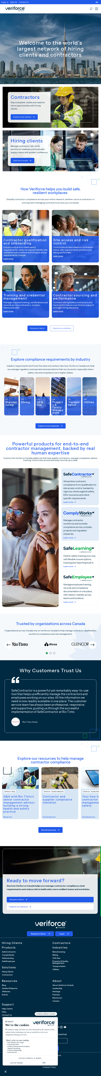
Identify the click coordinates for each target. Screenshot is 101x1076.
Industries (60, 947)
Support (8, 1004)
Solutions (9, 967)
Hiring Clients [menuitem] (7, 972)
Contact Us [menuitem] (24, 2)
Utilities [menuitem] (55, 969)
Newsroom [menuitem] (57, 998)
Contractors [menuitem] (7, 975)
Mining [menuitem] (55, 955)
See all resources (48, 830)
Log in (61, 934)
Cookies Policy (49, 1067)
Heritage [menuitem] (56, 991)
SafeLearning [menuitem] (8, 958)
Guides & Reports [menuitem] (9, 988)
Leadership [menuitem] (57, 988)
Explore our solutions (62, 328)
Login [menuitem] (3, 2)
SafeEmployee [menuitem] (8, 961)
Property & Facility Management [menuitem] (60, 962)
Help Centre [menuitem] (7, 1009)
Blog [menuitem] (4, 985)
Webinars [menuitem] (6, 991)
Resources (9, 981)
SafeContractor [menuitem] (9, 952)
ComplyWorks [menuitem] (8, 955)
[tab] (47, 653)
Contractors (61, 943)
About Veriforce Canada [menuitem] (63, 985)
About (57, 981)
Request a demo (37, 328)
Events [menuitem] (5, 995)
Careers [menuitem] (55, 1001)
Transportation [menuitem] (58, 966)
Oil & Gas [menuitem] (56, 958)
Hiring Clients (12, 943)
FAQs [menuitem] (4, 1012)
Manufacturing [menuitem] (58, 952)
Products (9, 947)
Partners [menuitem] (56, 995)
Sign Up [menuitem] (13, 2)
